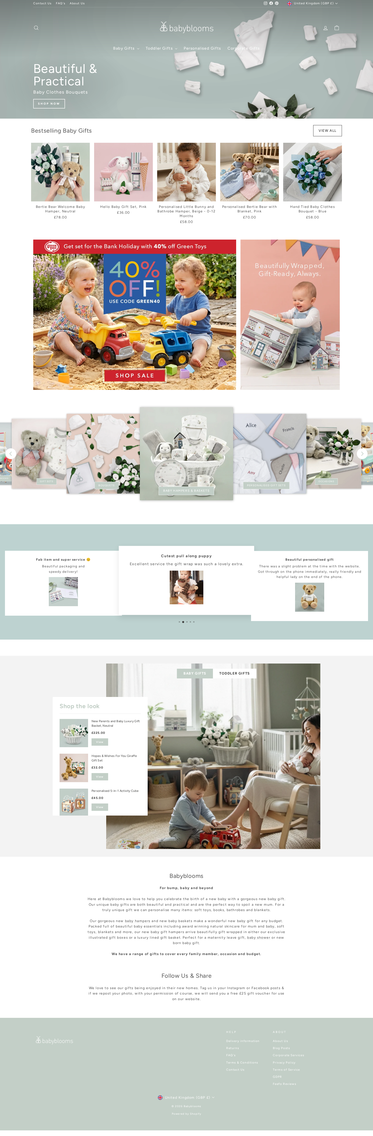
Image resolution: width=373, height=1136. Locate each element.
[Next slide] (362, 453)
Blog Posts (281, 1048)
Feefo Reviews (284, 1084)
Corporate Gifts (244, 48)
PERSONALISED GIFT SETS (266, 485)
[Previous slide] (10, 453)
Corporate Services (288, 1055)
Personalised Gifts (202, 48)
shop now (49, 103)
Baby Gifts (124, 48)
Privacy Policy (284, 1062)
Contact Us (42, 3)
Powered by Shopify (186, 1113)
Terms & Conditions (242, 1062)
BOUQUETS (106, 485)
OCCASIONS (326, 481)
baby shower (258, 937)
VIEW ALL (328, 131)
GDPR (277, 1076)
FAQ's (60, 3)
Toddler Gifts (160, 48)
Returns (232, 1048)
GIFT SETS (46, 481)
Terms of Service (286, 1069)
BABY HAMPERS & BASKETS (186, 491)
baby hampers (137, 921)
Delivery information (243, 1041)
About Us (77, 3)
